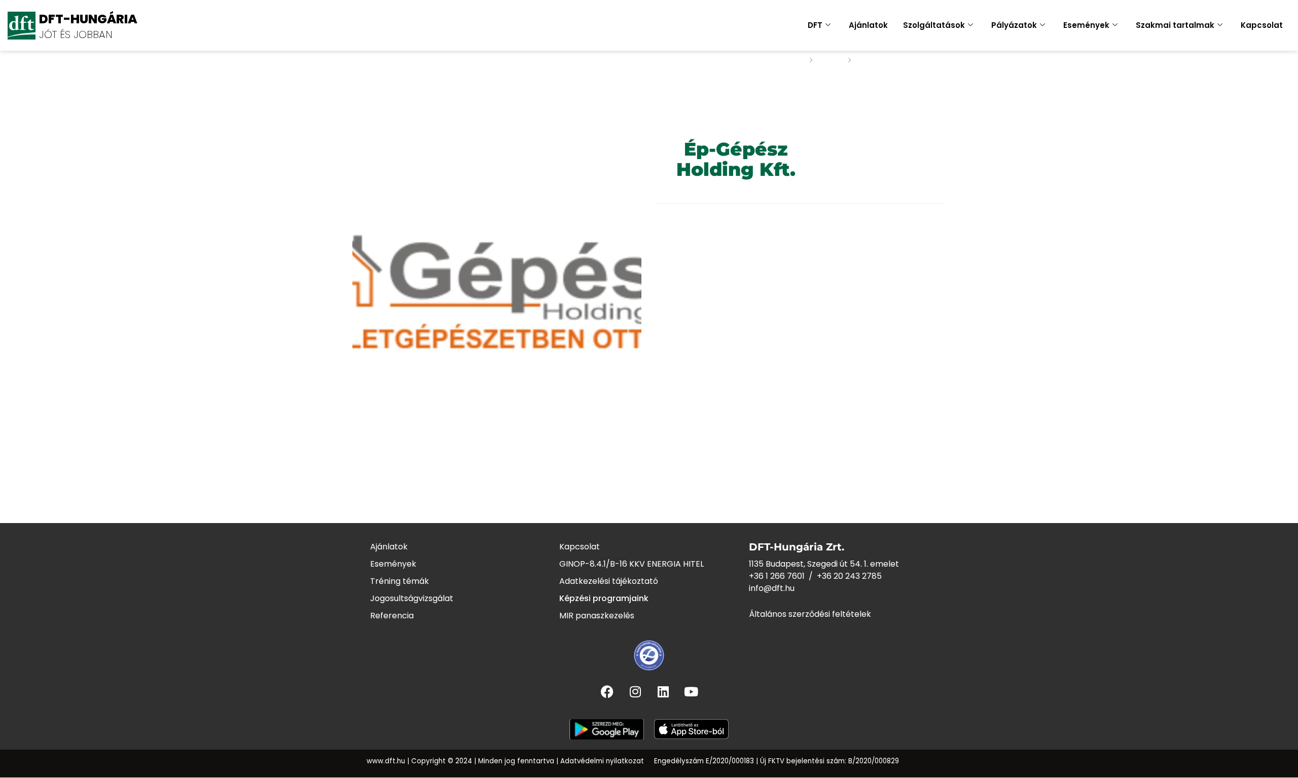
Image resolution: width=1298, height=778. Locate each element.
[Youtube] (691, 691)
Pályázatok (1014, 25)
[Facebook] (607, 691)
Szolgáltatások (934, 25)
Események (1086, 25)
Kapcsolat (1262, 25)
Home (791, 60)
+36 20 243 (839, 576)
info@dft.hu (772, 588)
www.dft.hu (386, 761)
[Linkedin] (663, 691)
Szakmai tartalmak (1175, 25)
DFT (815, 25)
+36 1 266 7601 (777, 576)
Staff (830, 60)
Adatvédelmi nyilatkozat (602, 761)
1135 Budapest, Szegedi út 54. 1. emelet (824, 564)
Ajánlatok (868, 25)
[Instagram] (635, 691)
